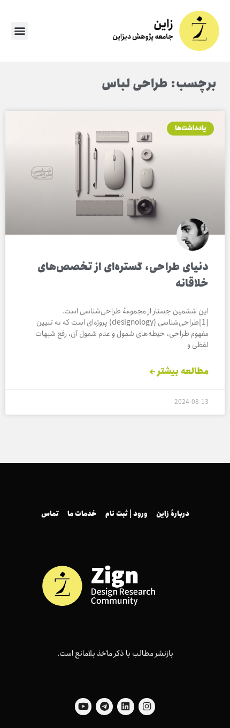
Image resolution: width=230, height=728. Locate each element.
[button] (19, 31)
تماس (50, 514)
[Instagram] (147, 706)
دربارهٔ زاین (172, 514)
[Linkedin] (125, 706)
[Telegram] (104, 706)
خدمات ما (82, 514)
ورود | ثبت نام (126, 514)
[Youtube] (83, 706)
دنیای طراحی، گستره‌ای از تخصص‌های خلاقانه (123, 276)
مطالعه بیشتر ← (179, 372)
